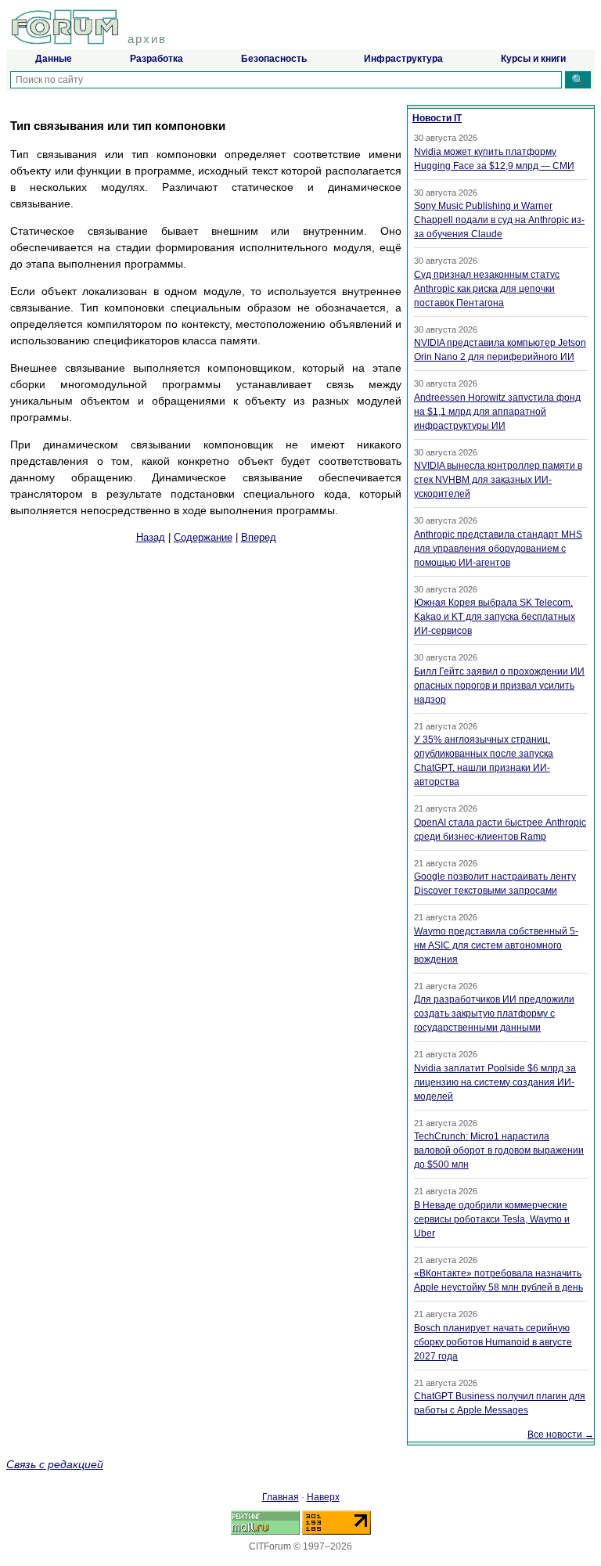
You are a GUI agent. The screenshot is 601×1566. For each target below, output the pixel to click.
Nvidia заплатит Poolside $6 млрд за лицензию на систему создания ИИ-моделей (495, 1082)
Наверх (323, 1497)
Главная (280, 1497)
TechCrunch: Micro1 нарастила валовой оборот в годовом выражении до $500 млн (499, 1150)
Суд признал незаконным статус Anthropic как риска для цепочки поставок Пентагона (487, 288)
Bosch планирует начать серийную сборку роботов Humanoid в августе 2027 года (493, 1342)
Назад (150, 537)
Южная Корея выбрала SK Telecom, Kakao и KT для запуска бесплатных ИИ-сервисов (494, 616)
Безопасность (274, 58)
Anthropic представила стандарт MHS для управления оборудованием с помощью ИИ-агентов (498, 548)
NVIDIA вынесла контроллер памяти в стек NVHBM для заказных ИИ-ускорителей (498, 479)
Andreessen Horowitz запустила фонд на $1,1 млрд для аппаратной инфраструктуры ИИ (497, 411)
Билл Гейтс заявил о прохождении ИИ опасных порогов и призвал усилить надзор (499, 685)
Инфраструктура (403, 58)
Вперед (258, 537)
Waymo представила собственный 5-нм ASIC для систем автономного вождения (496, 945)
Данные (53, 58)
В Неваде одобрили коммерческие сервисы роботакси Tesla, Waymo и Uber (492, 1219)
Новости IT (437, 118)
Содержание (203, 537)
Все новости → (560, 1434)
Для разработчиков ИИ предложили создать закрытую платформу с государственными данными (494, 1013)
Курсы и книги (533, 58)
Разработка (156, 58)
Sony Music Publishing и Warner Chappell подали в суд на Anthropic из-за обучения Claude (499, 219)
